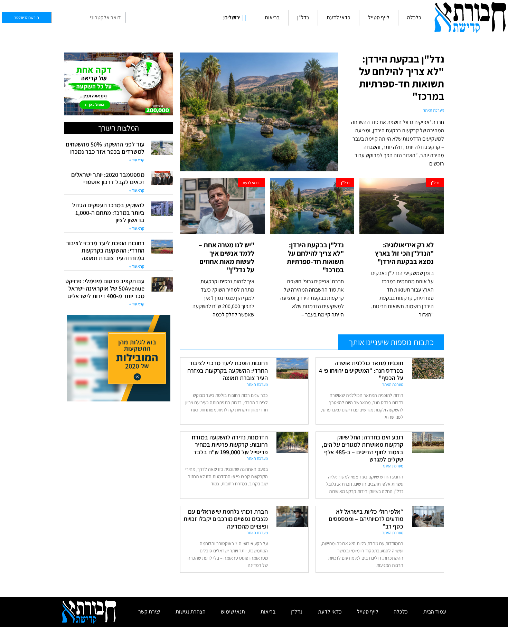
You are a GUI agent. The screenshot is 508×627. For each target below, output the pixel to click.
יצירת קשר (149, 611)
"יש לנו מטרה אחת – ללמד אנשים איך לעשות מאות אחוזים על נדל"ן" (226, 257)
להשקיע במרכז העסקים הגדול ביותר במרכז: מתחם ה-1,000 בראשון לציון (108, 212)
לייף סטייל (378, 17)
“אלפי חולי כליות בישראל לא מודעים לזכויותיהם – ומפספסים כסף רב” (366, 518)
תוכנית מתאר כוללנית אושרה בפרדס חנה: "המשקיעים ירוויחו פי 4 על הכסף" (361, 370)
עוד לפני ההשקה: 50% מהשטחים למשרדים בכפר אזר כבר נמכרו (105, 148)
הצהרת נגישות (191, 611)
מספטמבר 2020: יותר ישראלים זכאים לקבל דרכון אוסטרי (107, 178)
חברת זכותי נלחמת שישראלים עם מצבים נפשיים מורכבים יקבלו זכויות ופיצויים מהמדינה (226, 518)
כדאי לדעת (338, 17)
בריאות (272, 17)
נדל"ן (303, 17)
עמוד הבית (434, 611)
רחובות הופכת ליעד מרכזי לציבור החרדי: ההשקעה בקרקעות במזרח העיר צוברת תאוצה (227, 370)
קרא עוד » (136, 159)
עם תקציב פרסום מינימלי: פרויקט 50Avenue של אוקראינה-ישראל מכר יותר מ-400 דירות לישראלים (104, 288)
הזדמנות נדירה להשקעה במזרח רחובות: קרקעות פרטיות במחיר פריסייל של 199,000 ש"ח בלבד (230, 444)
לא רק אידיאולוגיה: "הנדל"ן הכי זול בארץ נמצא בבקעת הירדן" (404, 253)
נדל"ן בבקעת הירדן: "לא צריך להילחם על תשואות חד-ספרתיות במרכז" (401, 77)
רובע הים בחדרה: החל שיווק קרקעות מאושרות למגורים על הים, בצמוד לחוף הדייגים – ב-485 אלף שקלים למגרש (362, 448)
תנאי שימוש (233, 611)
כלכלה (414, 17)
